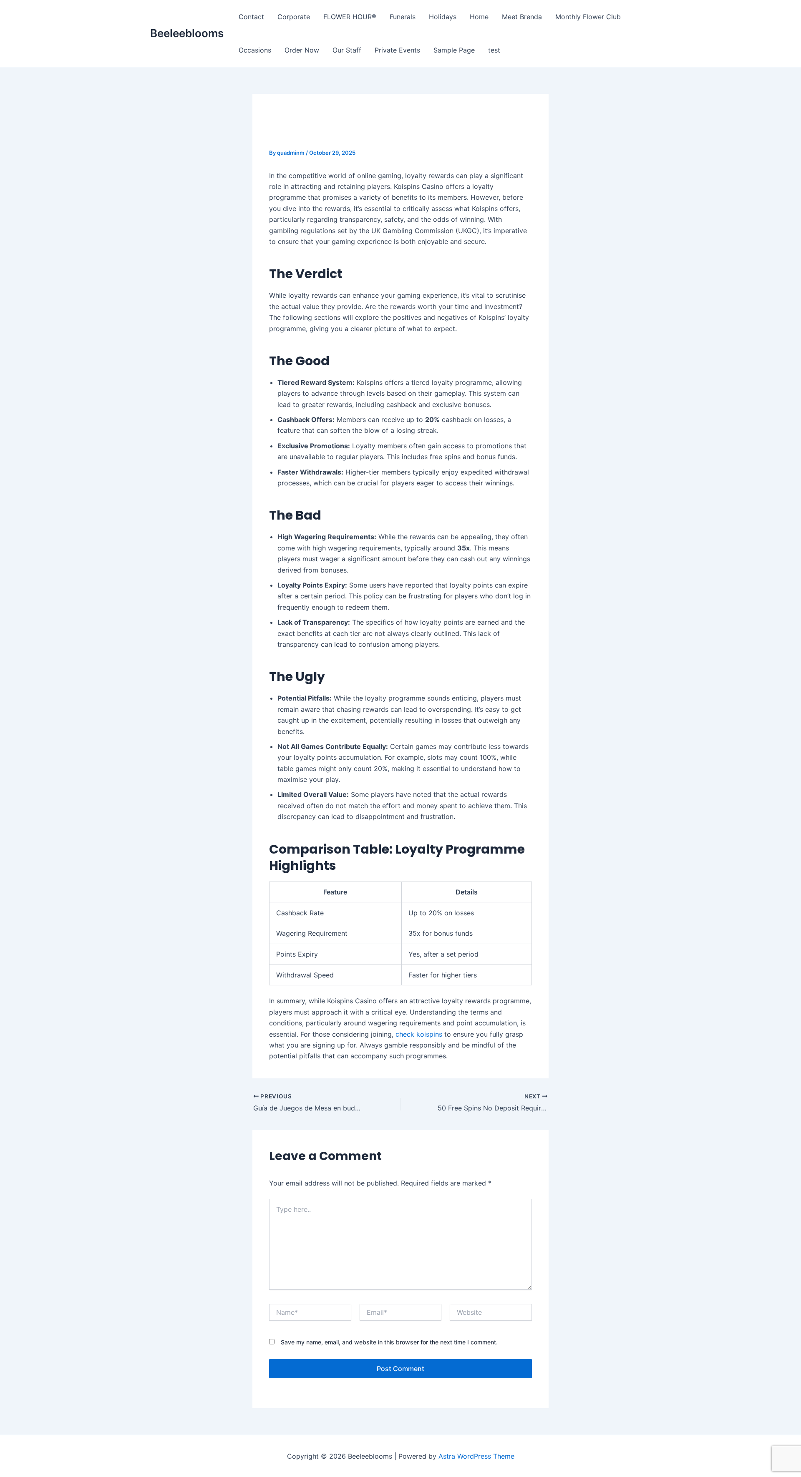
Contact (251, 17)
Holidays (442, 17)
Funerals (403, 17)
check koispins (418, 1034)
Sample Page (454, 50)
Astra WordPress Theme (476, 1456)
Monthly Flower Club (588, 17)
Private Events (397, 50)
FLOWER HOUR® (349, 17)
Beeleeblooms (187, 33)
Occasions (255, 50)
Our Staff (346, 50)
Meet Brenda (522, 17)
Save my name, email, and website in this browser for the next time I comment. (389, 1342)
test (494, 50)
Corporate (293, 17)
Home (479, 17)
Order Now (302, 50)
